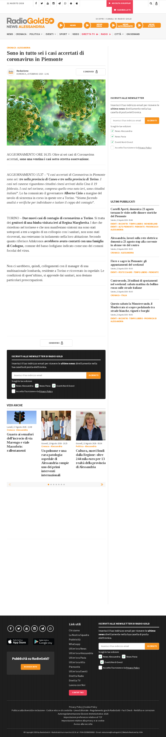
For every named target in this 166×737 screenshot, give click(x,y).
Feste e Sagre (125, 272)
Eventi (50, 34)
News (10, 34)
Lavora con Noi (77, 685)
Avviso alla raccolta (83, 724)
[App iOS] (77, 3)
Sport (63, 34)
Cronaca (21, 34)
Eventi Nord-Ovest (65, 386)
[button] (102, 484)
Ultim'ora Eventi (78, 671)
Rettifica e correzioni (144, 710)
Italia (124, 295)
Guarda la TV (124, 10)
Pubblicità (74, 639)
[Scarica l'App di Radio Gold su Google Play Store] (43, 641)
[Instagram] (53, 3)
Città (118, 34)
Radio (104, 34)
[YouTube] (48, 3)
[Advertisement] (56, 311)
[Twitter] (42, 3)
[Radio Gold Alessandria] (30, 22)
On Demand (133, 34)
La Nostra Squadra (79, 635)
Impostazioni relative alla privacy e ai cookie (83, 720)
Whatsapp (74, 644)
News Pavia (44, 386)
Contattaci (78, 692)
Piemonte (140, 226)
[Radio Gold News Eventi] (148, 25)
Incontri (123, 223)
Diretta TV (88, 34)
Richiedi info (30, 666)
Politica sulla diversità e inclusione (28, 710)
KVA (141, 732)
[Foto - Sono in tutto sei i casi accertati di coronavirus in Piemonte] (56, 113)
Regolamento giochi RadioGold (105, 710)
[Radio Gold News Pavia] (96, 25)
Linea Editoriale (81, 710)
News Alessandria (24, 386)
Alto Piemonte (126, 226)
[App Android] (71, 3)
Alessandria (23, 47)
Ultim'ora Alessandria (81, 653)
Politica (35, 34)
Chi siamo (74, 630)
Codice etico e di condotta (59, 710)
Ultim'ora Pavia (77, 658)
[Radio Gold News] (70, 25)
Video (75, 34)
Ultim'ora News (77, 649)
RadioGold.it (45, 732)
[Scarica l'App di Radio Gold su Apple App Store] (17, 641)
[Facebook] (36, 3)
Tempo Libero (136, 223)
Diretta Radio (76, 676)
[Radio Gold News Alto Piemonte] (122, 25)
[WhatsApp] (65, 3)
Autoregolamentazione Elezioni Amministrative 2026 (83, 714)
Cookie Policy (90, 707)
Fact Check (127, 710)
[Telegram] (59, 3)
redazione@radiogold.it (111, 732)
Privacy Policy (46, 391)
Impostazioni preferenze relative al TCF (83, 717)
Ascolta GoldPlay (121, 3)
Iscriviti (93, 375)
